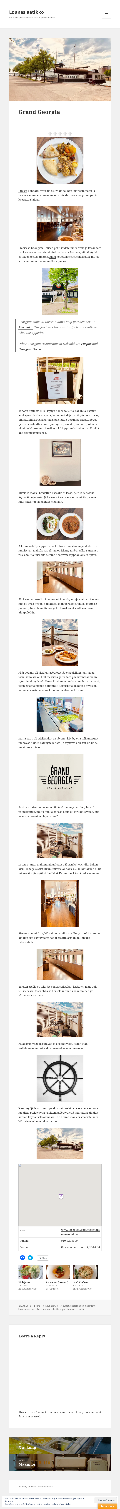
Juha (38, 1305)
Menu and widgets (106, 18)
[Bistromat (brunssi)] (58, 1272)
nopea (46, 1309)
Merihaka (25, 327)
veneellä (79, 1309)
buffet (66, 1305)
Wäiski (22, 1121)
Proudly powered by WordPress (35, 1486)
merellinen (37, 1309)
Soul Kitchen (80, 1282)
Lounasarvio (51, 1305)
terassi (70, 1309)
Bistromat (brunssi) (57, 1282)
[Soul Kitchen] (85, 1272)
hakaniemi (90, 1305)
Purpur (86, 344)
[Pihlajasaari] (30, 1272)
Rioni (52, 256)
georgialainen (77, 1305)
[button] (60, 69)
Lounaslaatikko (26, 12)
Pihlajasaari (25, 1282)
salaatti (55, 1309)
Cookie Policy (65, 1504)
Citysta (22, 191)
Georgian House (30, 349)
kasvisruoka (24, 1309)
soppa (63, 1309)
